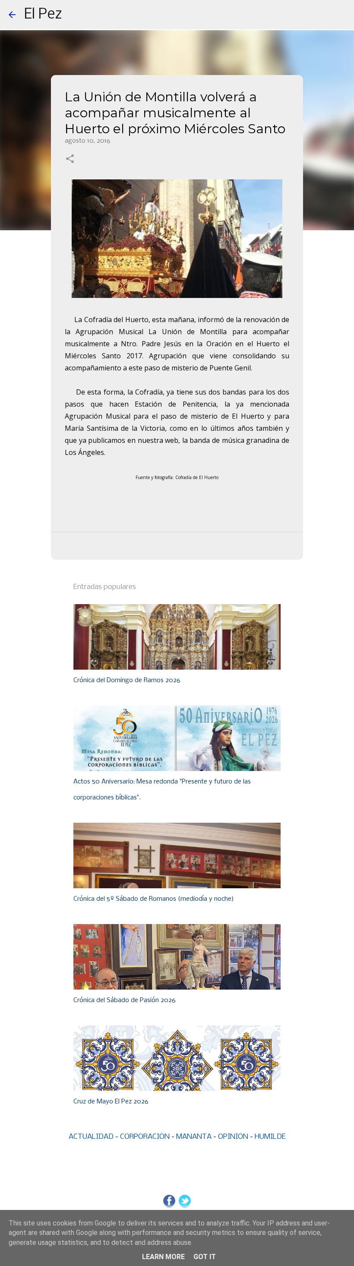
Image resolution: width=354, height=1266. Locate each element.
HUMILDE (270, 1137)
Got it (204, 1257)
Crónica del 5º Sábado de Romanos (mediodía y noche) (153, 899)
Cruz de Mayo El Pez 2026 (111, 1101)
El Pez (43, 14)
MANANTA (194, 1137)
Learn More (163, 1257)
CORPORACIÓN (145, 1137)
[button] (70, 160)
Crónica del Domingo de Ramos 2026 (126, 680)
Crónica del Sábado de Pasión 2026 (124, 1000)
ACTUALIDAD (91, 1137)
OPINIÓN (233, 1137)
